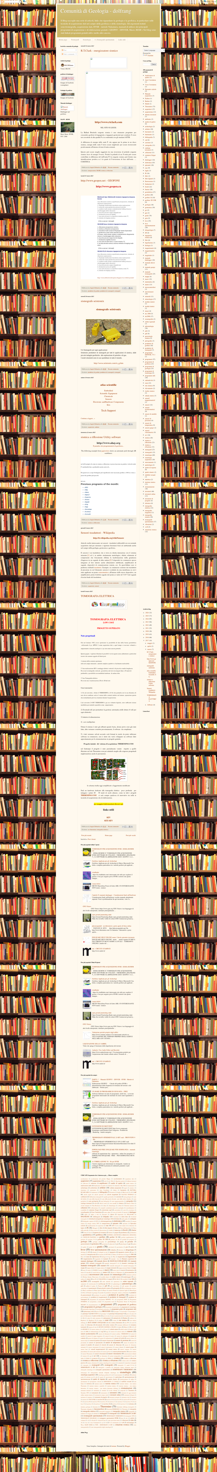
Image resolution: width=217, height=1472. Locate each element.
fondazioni (118, 1230)
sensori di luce (130, 1338)
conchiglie (121, 1208)
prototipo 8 (112, 1314)
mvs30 (94, 1279)
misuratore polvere (131, 1275)
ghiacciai (112, 1244)
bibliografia (103, 1192)
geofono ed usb (115, 1239)
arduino (97, 427)
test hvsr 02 (101, 1399)
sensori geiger (130, 1347)
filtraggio (95, 1228)
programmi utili (131, 1309)
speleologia (118, 1377)
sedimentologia (94, 1331)
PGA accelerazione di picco (129, 1288)
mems (82, 1272)
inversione (100, 1254)
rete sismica (123, 1320)
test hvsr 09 (96, 1401)
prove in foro (97, 1316)
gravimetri (111, 1247)
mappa (83, 1268)
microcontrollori (129, 1272)
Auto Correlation (104, 1190)
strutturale (96, 1390)
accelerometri (118, 1179)
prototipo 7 (104, 1314)
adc (105, 1181)
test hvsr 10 (104, 1401)
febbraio (150, 705)
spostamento (84, 1381)
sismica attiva (125, 1360)
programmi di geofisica (127, 1304)
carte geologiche (93, 1201)
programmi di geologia (93, 1306)
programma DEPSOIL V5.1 (106, 1299)
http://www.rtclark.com (108, 122)
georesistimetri (85, 1244)
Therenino (125, 1409)
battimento (94, 1192)
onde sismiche (106, 1281)
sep (90, 1356)
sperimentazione (129, 1377)
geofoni (102, 1237)
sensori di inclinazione (106, 1338)
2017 (147, 640)
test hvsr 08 (87, 1401)
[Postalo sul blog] (125, 168)
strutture (104, 1390)
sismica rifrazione (92, 1363)
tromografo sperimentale (93, 1415)
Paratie (100, 1286)
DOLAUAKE (130, 1214)
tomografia (133, 1409)
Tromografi (75, 39)
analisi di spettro (116, 1183)
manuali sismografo (115, 1265)
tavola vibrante (113, 1390)
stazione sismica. (111, 1386)
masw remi (116, 1270)
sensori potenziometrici (120, 1351)
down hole (124, 1217)
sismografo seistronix (92, 301)
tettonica (131, 1404)
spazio (101, 1377)
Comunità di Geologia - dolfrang (95, 10)
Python (134, 1316)
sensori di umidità (86, 1345)
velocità (93, 1420)
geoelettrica (87, 1234)
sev (95, 1356)
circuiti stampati (85, 1205)
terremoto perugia (114, 1397)
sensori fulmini (119, 1347)
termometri (95, 1393)
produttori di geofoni (94, 291)
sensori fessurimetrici (106, 1347)
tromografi (103, 1413)
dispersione (120, 1214)
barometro (123, 1190)
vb (88, 1420)
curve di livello (117, 1212)
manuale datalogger (87, 1261)
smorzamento (118, 1375)
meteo (105, 1272)
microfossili (84, 1275)
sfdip (86, 490)
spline (132, 1379)
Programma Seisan (122, 1301)
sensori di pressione (122, 1340)
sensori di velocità (100, 1345)
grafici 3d (91, 1247)
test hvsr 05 (127, 1399)
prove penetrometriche (118, 1316)
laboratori (121, 1254)
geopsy (122, 1242)
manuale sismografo (95, 1263)
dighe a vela (95, 1214)
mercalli (88, 1272)
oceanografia (95, 1281)
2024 (147, 619)
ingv (133, 1252)
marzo (149, 649)
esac (107, 1225)
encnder (128, 1221)
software (126, 1375)
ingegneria (113, 1252)
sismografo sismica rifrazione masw (124, 1367)
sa (102, 1329)
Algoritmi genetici (120, 1181)
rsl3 (135, 1327)
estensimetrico (103, 572)
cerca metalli (113, 1203)
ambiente (93, 1183)
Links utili (121, 39)
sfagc (86, 507)
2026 (147, 613)
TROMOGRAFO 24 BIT (128, 1413)
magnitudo (98, 1259)
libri (132, 1254)
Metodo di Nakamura (116, 1272)
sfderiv (87, 492)
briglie (118, 1192)
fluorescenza (103, 1230)
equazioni (100, 1225)
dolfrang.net (96, 1217)
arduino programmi (115, 1188)
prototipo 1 (117, 1311)
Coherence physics (129, 1205)
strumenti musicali (86, 1390)
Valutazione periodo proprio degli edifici (105, 1032)
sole (96, 1377)
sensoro (85, 1356)
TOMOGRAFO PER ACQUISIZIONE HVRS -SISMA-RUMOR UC (113, 850)
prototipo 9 (121, 1314)
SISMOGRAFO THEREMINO (123, 1369)
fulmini (110, 1232)
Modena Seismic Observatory (91, 1277)
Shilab (88, 1358)
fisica (116, 1228)
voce (86, 1422)
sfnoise (87, 499)
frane (85, 1232)
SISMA (110, 1358)
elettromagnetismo (106, 1221)
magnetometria (87, 1259)
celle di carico (103, 1203)
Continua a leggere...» (88, 418)
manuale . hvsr (115, 1259)
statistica (89, 1384)
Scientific (104, 393)
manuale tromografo (88, 1265)
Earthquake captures (88, 1221)
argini (125, 1188)
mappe (134, 1268)
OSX (109, 1284)
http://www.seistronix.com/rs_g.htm (108, 363)
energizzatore (92, 171)
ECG (97, 1221)
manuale (105, 1259)
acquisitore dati (129, 1179)
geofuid (124, 1239)
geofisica (99, 1234)
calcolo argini (87, 1194)
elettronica (118, 1221)
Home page (63, 39)
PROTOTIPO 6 (95, 1314)
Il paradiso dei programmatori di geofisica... (108, 446)
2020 (147, 631)
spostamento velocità (95, 1381)
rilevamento (99, 1325)
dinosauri (104, 1214)
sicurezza (95, 1358)
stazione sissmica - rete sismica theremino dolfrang (103, 1388)
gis (117, 1244)
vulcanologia (130, 1422)
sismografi (117, 291)
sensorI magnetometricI (98, 1349)
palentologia (116, 1284)
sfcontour (88, 511)
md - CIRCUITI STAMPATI (101, 949)
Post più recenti (86, 835)
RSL (131, 1327)
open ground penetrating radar (101, 914)
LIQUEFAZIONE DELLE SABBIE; (95, 1044)
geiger (116, 1232)
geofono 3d (91, 1239)
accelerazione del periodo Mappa (100, 1179)
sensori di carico (109, 1336)
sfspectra (88, 497)
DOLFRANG (85, 1216)
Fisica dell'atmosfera (125, 1228)
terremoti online (115, 1395)
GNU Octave (87, 906)
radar (88, 1318)
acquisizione (97, 1181)
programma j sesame (96, 1301)
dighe (86, 1214)
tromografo (113, 1413)
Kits (108, 404)
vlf (81, 1422)
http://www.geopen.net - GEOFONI (100, 180)
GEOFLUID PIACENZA (89, 1237)
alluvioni (85, 1183)
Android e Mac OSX (120, 1185)
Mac (114, 1257)
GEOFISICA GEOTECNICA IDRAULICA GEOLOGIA (121, 1235)
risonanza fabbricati (122, 1325)
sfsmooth (88, 514)
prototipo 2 (125, 1311)
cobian (119, 1205)
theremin (95, 1407)
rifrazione (90, 1325)
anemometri (131, 1185)
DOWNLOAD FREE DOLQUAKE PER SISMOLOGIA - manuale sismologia (113, 1150)
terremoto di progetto (101, 1397)
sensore (113, 1331)
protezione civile (89, 1311)
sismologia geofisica (103, 1375)
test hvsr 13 (121, 1401)
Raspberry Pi (92, 1320)
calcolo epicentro (99, 1194)
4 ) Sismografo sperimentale (104, 39)
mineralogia (117, 1274)
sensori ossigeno (124, 1349)
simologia (102, 1358)
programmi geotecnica (103, 1309)
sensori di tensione (129, 1342)
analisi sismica (130, 1183)
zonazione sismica (122, 1424)
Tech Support (108, 410)
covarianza (131, 1210)
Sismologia (87, 39)
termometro (104, 1393)
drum (117, 1219)
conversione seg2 (107, 1210)
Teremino (131, 1390)
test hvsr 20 (115, 1404)
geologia (84, 1241)
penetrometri (93, 1288)
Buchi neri (125, 1192)
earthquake (133, 1219)
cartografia (129, 1201)
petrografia (116, 1288)
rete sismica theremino (115, 1323)
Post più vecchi (131, 835)
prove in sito (106, 1316)
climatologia (112, 1205)
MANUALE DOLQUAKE (118, 1261)
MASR (98, 171)
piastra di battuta (113, 1290)
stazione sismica (110, 1383)
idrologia (83, 1252)
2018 (147, 637)
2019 (147, 634)
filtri (101, 1228)
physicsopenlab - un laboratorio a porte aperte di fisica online (111, 926)
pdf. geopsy (125, 1286)
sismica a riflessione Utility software (101, 437)
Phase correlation (87, 1290)
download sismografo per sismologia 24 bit (101, 1219)
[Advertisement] (150, 570)
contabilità (83, 1210)
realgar (100, 1320)
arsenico (132, 1188)
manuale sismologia (128, 1263)
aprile (149, 646)
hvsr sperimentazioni (99, 1249)
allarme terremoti (131, 1181)
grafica (134, 1244)
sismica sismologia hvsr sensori (107, 1363)
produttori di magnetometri (99, 1297)
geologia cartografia (98, 1241)
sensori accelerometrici (88, 1334)
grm (127, 1247)
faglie (82, 1228)
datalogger (133, 1212)
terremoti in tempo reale (101, 1395)
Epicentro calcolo (150, 89)
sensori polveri (107, 1351)
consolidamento (130, 1208)
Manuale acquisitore (128, 1259)
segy (107, 1331)
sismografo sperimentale (102, 1370)
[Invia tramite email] (123, 168)
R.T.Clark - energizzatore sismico (99, 50)
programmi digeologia (89, 1309)
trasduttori (97, 567)
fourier (134, 1230)
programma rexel (109, 1301)
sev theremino (92, 830)
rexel (133, 1322)
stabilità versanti (126, 1381)
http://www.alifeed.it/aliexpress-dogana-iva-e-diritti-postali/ (115, 278)
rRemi (125, 1327)
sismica (117, 1358)
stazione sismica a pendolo (97, 1386)
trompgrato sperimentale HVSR (109, 1418)
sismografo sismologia (87, 1369)
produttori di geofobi (100, 1295)
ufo (127, 1418)
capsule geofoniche (109, 1197)
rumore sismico (96, 1329)
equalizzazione (92, 1225)
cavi (95, 1203)
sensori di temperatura (113, 1342)
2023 (147, 622)
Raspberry (83, 1320)
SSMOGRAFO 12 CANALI (111, 1381)
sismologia (125, 1372)
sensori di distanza (93, 1338)
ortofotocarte (92, 1284)
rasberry (132, 1318)
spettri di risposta (99, 1379)
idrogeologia (130, 1250)
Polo (84, 1292)
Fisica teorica (94, 1230)
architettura (93, 1188)
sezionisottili (126, 1356)
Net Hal (116, 1279)
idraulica (113, 1250)
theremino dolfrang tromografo (125, 1407)
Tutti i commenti (68, 54)
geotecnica (95, 1244)
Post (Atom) (92, 839)
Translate (150, 55)
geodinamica (133, 1232)
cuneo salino (107, 1212)
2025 (147, 616)
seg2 (102, 1331)
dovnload (115, 1217)
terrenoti (134, 1397)
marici (89, 1270)
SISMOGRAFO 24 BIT (88, 1367)
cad (135, 1192)
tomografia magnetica (105, 1411)
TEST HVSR (92, 1399)
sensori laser (84, 1349)
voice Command (94, 1422)
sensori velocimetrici (114, 1353)
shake (82, 1358)
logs (109, 1257)
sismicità (120, 1363)
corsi (124, 1210)
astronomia (93, 1190)
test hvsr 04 (118, 1399)
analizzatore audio (86, 1186)
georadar (130, 1241)
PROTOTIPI (106, 1311)
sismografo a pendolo (104, 1367)
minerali (106, 1274)
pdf (106, 1286)
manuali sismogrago (128, 1265)
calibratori (84, 1197)
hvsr (83, 1249)
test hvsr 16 (90, 1404)
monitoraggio (127, 1277)
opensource (117, 1281)
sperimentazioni (85, 1379)
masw (107, 1270)
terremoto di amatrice (86, 1397)
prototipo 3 (133, 1311)
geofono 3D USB (103, 1239)
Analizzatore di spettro (100, 1185)
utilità (132, 1418)
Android (110, 1185)
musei (89, 1279)
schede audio (123, 1329)
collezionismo (94, 1208)
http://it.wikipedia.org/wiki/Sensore (108, 537)
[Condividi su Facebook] (130, 168)
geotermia (104, 1244)
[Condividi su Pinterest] (132, 168)
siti (112, 1375)
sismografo (109, 1365)
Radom (125, 1318)
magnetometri (131, 1256)
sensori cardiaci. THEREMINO (120, 1334)
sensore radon (121, 1331)
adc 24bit (110, 1181)
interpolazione (91, 1254)
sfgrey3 (87, 495)
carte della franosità (94, 1199)
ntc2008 (84, 1281)
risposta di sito (92, 1327)
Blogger (127, 1446)
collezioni (84, 1208)
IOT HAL (108, 1254)
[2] (110, 560)
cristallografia (85, 1212)
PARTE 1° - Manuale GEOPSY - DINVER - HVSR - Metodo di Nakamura (113, 1080)
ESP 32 (114, 1225)
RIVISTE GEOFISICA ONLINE (107, 1327)
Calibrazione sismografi (95, 1197)
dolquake (106, 1216)
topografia (131, 1411)
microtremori (94, 1274)
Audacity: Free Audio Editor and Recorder (105, 1050)
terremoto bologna (129, 1395)
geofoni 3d (113, 1237)
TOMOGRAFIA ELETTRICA (97, 596)
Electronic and (99, 401)
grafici (84, 1247)
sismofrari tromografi (130, 1363)
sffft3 (86, 487)
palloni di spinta (90, 1286)
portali (101, 1292)
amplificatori (103, 1183)
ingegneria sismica (123, 1252)
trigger (89, 1413)
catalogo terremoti (86, 1203)
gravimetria (120, 1247)
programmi (106, 1304)
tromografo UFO (129, 1416)
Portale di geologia (92, 1292)
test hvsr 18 (107, 1404)
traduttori (83, 1413)
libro (82, 1257)
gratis (100, 1246)
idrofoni (121, 1250)
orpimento (83, 1284)
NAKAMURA (102, 1279)
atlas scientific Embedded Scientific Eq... (151, 673)
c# (131, 1192)
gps (129, 1244)
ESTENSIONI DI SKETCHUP (102, 1126)
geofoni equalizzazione (127, 1237)
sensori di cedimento (122, 1336)
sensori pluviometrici (95, 1351)
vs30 (122, 1422)
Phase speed (97, 1290)
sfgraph (87, 502)
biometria (112, 1192)
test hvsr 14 (129, 1401)
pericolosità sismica (105, 1288)
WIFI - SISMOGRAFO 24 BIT (103, 1425)
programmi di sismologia (129, 1307)
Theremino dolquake (86, 1409)
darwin (125, 1212)
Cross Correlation (96, 1212)
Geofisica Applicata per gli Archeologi (104, 861)
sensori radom (132, 1351)
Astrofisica (83, 1190)
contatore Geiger (94, 1210)
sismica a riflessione (94, 523)
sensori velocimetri (100, 1354)
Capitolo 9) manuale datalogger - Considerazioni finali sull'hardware (114, 895)
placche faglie (123, 1290)
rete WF (127, 1322)
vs (106, 1422)
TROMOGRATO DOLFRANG (89, 1418)
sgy (133, 1356)
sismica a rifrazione (107, 171)
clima (104, 1205)
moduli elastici (116, 1277)
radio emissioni (97, 1318)
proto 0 (98, 1311)
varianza (83, 1420)
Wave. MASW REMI (86, 1425)
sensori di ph (84, 1340)
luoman (113, 1446)
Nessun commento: (113, 167)
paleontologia (127, 1283)
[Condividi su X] (127, 168)
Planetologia (133, 1290)
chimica (121, 1203)
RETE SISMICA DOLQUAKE (97, 1323)
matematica (130, 1270)
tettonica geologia (85, 1407)
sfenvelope (88, 509)
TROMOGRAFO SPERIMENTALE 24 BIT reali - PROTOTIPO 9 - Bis (113, 1138)
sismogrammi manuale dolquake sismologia (103, 1372)
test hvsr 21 (124, 1404)
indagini (94, 1252)
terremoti (113, 1392)
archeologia (84, 1188)
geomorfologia (112, 1242)
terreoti (84, 1399)
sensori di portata (95, 1340)
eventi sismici (122, 1225)
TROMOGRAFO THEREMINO (115, 1416)
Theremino (105, 1406)
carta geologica (127, 1197)
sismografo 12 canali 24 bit (126, 1365)
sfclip (86, 504)
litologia (103, 1257)
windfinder (95, 872)
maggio (150, 643)
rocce (119, 1327)
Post (64, 50)
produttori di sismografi (107, 291)
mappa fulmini (91, 1268)
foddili (110, 1230)
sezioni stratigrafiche (115, 1356)
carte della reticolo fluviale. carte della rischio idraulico (116, 1199)
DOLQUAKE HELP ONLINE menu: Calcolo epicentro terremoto (113, 937)
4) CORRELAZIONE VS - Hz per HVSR (105, 1161)
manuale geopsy (150, 267)
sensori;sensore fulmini (130, 1354)
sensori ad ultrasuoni (104, 1334)
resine (114, 1320)
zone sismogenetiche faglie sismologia (101, 1427)
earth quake (124, 1219)
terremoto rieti (125, 1397)
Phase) (104, 1290)
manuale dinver (102, 1261)
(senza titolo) (96, 884)
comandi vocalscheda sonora (108, 1208)
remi (106, 1320)
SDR (87, 1331)
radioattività (116, 1318)
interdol (83, 1254)
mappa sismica (100, 1268)
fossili (125, 1230)
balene (115, 1190)
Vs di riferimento (114, 1422)
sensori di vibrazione (115, 1345)
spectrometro (109, 1377)
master (100, 1270)
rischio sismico (109, 1325)
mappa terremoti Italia (124, 1268)
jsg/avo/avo (105, 451)
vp (102, 1422)
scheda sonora (114, 1329)
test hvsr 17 (98, 1404)
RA (84, 1318)
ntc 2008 (131, 1279)
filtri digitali (108, 1228)
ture (122, 1418)
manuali (103, 1265)
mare (84, 1270)
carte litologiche (105, 1201)
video (132, 1420)
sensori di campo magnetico (95, 1336)
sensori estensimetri (93, 1347)
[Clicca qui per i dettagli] (106, 221)
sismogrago (84, 1372)
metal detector (96, 1272)
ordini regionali (128, 1281)
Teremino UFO (85, 1393)
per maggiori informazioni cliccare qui (108, 804)
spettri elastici (112, 1379)
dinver (112, 1214)
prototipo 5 (86, 1314)
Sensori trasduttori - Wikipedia (98, 532)
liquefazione (95, 1257)
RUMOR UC (86, 1329)
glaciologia (123, 1244)
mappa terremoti (111, 1268)
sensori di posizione (107, 1340)
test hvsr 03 (110, 1399)
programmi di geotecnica (112, 1307)
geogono (131, 1239)
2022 (147, 625)
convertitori (117, 1210)
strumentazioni (126, 1388)
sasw (106, 1329)
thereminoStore (99, 1409)
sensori (97, 586)
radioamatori (107, 1318)
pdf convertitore (114, 1286)
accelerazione (84, 1179)
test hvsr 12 (113, 1401)
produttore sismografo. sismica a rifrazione (117, 1292)
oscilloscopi (101, 1284)
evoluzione (131, 1225)
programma (93, 1299)
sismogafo (85, 1365)
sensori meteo (112, 1349)
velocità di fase (101, 1420)
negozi (110, 1279)
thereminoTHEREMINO (113, 1409)
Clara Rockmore (96, 1205)
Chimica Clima (130, 1203)
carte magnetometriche (118, 1201)
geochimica (123, 1232)
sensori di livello (119, 1338)
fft (87, 1227)
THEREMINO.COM (89, 795)
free (90, 1232)
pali (82, 1286)
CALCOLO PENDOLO (127, 1194)
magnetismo (121, 1257)
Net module (124, 1279)
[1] (88, 555)
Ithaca (114, 1254)
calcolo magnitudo (112, 1194)
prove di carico (130, 1314)
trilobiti (96, 1413)
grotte (132, 1247)
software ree (89, 1377)
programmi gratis (117, 1309)
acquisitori (91, 427)
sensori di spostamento (96, 1343)
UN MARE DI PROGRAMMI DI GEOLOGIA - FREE (110, 1091)
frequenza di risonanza (99, 1232)
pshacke (128, 1316)
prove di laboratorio (86, 1316)
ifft (89, 1252)
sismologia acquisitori (88, 1375)
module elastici (105, 1277)
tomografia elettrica (102, 830)
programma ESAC (122, 1299)
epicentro (125, 1223)
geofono (83, 1239)
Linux (87, 1257)
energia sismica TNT (93, 1223)
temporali (122, 1390)
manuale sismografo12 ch (112, 1263)
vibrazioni (125, 1420)
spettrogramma (124, 1379)
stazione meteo (99, 1383)
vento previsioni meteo (114, 1420)
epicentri (115, 1223)
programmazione (93, 1304)
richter (82, 1325)
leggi (127, 1254)
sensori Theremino (87, 1354)
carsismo (118, 1197)
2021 (147, 628)
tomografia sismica (119, 1411)
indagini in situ (103, 1252)
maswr (123, 1270)
